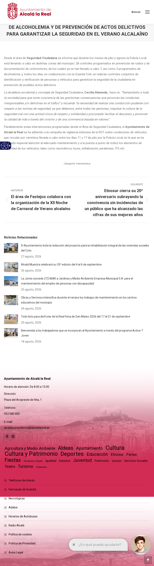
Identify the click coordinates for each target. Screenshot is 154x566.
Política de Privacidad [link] (22, 543)
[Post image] (11, 248)
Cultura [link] (114, 447)
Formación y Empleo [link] (33, 461)
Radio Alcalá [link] (16, 525)
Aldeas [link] (65, 448)
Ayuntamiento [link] (89, 448)
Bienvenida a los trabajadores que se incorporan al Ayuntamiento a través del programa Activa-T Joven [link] (82, 333)
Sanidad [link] (116, 460)
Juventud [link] (82, 460)
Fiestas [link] (13, 460)
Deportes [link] (72, 453)
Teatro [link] (10, 466)
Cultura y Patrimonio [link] (31, 453)
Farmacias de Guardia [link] (22, 489)
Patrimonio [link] (102, 460)
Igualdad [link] (51, 460)
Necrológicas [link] (17, 498)
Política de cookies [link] (20, 534)
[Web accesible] (4, 146)
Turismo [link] (25, 466)
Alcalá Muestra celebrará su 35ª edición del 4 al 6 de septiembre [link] (61, 264)
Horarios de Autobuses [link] (23, 516)
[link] (147, 12)
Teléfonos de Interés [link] (22, 480)
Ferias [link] (131, 454)
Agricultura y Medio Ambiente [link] (30, 448)
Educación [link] (97, 454)
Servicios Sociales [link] (136, 460)
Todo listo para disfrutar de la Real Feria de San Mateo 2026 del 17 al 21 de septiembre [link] (75, 316)
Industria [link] (64, 460)
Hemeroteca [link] (83, 163)
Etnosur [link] (117, 454)
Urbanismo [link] (41, 467)
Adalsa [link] (13, 507)
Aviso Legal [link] (16, 552)
